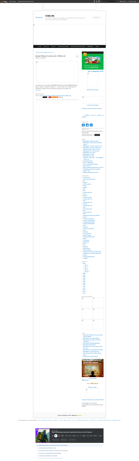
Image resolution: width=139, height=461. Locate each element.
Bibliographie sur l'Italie (88, 156)
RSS (91, 125)
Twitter (87, 125)
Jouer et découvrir (87, 233)
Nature (84, 238)
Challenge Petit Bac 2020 (88, 223)
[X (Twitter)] (97, 1)
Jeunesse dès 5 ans (87, 202)
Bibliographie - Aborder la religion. (91, 141)
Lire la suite (38, 90)
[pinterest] (99, 1)
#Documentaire (43, 95)
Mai (85, 266)
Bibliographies (90, 46)
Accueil (39, 46)
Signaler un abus (67, 420)
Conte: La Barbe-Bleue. (88, 162)
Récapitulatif (86, 241)
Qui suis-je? (46, 46)
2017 (84, 189)
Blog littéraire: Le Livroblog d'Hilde (91, 338)
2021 (84, 225)
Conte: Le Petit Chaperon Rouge (90, 164)
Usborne (85, 255)
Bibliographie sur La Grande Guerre (91, 151)
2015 (84, 289)
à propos (73, 439)
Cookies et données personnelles (104, 420)
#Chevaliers (58, 95)
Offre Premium (93, 420)
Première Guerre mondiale (63, 46)
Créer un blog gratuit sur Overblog (45, 420)
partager (65, 439)
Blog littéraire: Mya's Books (89, 344)
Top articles (55, 420)
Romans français (87, 235)
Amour (84, 194)
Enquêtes (85, 258)
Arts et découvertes (87, 209)
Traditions (85, 227)
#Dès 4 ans (49, 95)
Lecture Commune (87, 197)
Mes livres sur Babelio (92, 378)
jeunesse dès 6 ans (87, 212)
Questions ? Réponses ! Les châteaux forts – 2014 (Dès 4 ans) (50, 56)
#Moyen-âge (68, 95)
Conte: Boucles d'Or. (87, 161)
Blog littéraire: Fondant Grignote (90, 356)
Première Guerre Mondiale (89, 220)
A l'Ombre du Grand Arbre (93, 105)
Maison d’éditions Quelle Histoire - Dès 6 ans (93, 167)
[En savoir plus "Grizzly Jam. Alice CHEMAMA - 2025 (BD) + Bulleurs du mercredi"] (98, 318)
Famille (85, 182)
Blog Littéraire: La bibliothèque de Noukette (93, 349)
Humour (85, 217)
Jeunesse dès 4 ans (87, 199)
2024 (84, 275)
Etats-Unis (85, 232)
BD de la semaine (87, 184)
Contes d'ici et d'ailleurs (88, 228)
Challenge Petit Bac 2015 (88, 256)
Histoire (85, 187)
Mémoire (85, 195)
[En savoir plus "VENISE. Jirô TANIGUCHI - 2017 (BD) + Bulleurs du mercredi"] (87, 307)
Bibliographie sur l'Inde (88, 154)
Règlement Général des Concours (90, 172)
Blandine (26, 420)
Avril (86, 268)
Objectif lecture (86, 248)
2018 (84, 190)
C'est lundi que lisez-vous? (89, 179)
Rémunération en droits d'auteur (82, 420)
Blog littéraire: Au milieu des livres (91, 351)
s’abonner (57, 439)
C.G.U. (73, 420)
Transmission (86, 240)
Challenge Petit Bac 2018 (88, 222)
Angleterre (85, 246)
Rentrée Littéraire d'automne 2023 (78, 46)
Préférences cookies (116, 420)
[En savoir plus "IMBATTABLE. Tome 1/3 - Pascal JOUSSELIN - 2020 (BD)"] (98, 329)
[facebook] (94, 1)
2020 (84, 207)
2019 (84, 200)
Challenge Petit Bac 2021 (88, 236)
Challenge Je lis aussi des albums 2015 (92, 253)
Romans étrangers (87, 250)
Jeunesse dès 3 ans (87, 205)
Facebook (83, 125)
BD (84, 180)
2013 (84, 293)
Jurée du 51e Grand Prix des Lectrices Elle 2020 (92, 399)
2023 (84, 276)
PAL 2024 (53, 46)
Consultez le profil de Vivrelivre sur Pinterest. (92, 108)
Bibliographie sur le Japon (89, 152)
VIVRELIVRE (49, 15)
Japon (84, 230)
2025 (84, 273)
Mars (86, 270)
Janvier (86, 271)
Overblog (79, 415)
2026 (84, 263)
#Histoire (63, 95)
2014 (84, 245)
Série (84, 243)
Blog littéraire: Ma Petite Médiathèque (91, 343)
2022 (84, 278)
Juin (86, 265)
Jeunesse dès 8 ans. (87, 192)
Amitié (84, 185)
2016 (84, 213)
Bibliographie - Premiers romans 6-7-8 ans (92, 146)
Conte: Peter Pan (87, 165)
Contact (97, 46)
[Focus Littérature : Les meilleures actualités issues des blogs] (92, 384)
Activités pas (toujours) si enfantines (91, 215)
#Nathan (54, 95)
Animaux (85, 204)
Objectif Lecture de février (92, 89)
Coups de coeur (86, 177)
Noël (84, 210)
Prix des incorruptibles (88, 218)
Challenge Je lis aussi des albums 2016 (92, 251)
